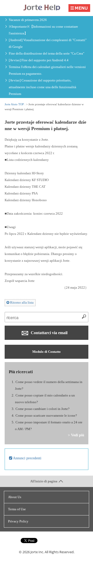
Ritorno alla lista (21, 302)
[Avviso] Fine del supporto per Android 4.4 (38, 60)
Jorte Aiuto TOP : (15, 104)
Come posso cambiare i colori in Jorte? (42, 409)
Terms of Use (17, 509)
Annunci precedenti (26, 458)
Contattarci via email (48, 333)
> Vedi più (76, 435)
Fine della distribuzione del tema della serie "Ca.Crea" (46, 53)
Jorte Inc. (37, 552)
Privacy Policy (18, 521)
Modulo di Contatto (46, 352)
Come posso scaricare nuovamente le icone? (46, 415)
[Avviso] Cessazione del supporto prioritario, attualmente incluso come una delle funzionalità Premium (42, 87)
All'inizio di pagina (43, 481)
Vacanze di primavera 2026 (28, 20)
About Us (14, 497)
